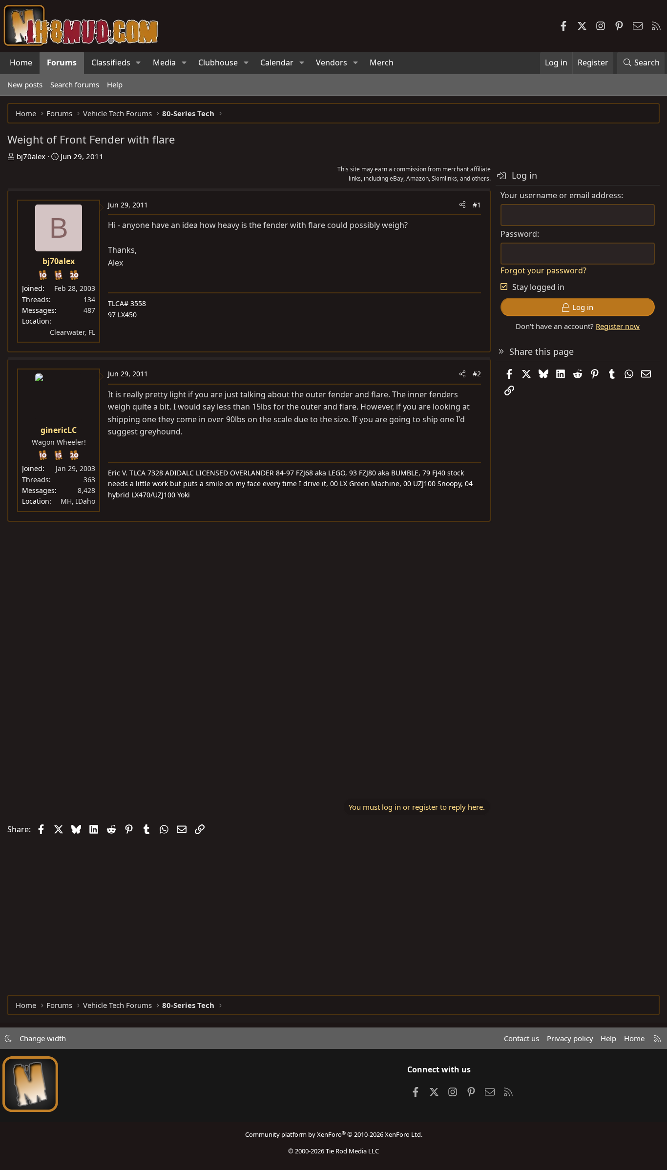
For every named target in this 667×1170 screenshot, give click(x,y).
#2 (477, 373)
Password (518, 233)
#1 (477, 204)
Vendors (331, 62)
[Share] (462, 205)
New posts (24, 84)
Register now (618, 326)
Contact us (521, 1038)
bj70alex (31, 156)
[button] (138, 63)
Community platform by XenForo (333, 1134)
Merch (382, 62)
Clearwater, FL (72, 332)
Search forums (74, 84)
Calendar (276, 62)
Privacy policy (570, 1038)
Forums (62, 62)
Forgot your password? (543, 270)
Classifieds (110, 62)
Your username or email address (560, 195)
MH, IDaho (78, 501)
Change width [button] (43, 1038)
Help (115, 84)
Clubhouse (218, 62)
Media (164, 62)
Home (21, 62)
